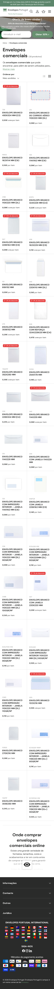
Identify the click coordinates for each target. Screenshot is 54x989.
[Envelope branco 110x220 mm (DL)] (13, 183)
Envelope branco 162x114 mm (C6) (12, 159)
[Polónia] (28, 937)
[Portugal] (34, 937)
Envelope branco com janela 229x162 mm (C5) (39, 504)
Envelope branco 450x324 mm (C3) (12, 114)
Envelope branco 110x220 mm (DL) (12, 201)
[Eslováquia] (17, 930)
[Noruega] (12, 937)
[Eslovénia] (23, 930)
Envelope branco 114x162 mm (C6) (39, 159)
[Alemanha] (12, 927)
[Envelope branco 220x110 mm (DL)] (40, 267)
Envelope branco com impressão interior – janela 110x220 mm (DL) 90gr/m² (12, 555)
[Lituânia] (6, 937)
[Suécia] (26, 940)
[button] (43, 11)
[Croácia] (45, 927)
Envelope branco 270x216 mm (12, 752)
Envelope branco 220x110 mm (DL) (39, 286)
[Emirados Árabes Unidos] (12, 930)
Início (5, 43)
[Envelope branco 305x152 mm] (13, 310)
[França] (6, 933)
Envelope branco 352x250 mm (12, 373)
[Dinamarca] (6, 930)
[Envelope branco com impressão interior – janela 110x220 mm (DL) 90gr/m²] (13, 532)
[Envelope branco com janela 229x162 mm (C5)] (40, 484)
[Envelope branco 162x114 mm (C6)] (13, 140)
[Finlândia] (45, 930)
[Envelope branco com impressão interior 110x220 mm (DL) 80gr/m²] (40, 632)
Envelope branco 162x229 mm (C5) (39, 244)
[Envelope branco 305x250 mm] (13, 784)
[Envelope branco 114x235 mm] (40, 397)
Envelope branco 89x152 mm (12, 286)
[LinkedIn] (30, 951)
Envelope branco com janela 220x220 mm (39, 602)
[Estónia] (39, 930)
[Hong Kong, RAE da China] (17, 933)
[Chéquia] (39, 927)
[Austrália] (17, 927)
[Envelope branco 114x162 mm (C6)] (40, 140)
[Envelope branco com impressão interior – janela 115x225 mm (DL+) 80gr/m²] (40, 733)
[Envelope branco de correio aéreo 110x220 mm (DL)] (40, 95)
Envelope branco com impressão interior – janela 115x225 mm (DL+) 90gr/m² (39, 806)
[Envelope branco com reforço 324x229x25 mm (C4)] (40, 310)
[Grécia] (12, 933)
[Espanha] (28, 930)
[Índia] (28, 933)
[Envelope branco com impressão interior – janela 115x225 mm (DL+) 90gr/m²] (40, 784)
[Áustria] (23, 927)
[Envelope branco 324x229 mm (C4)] (40, 183)
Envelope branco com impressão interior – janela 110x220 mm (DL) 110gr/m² (12, 705)
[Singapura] (45, 937)
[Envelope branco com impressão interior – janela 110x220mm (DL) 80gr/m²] (40, 532)
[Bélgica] (28, 927)
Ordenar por (8, 74)
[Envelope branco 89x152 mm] (13, 267)
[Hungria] (23, 933)
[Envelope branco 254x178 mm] (40, 355)
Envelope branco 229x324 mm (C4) (12, 415)
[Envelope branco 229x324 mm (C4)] (13, 397)
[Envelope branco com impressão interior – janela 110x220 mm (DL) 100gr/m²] (13, 582)
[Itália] (39, 933)
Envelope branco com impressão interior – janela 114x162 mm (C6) (12, 505)
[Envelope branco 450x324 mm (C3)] (13, 95)
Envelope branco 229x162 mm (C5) (12, 243)
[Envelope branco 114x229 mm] (13, 439)
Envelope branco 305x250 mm (12, 802)
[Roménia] (39, 937)
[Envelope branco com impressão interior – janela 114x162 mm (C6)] (13, 484)
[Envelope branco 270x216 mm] (13, 733)
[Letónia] (45, 933)
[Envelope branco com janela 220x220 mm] (40, 582)
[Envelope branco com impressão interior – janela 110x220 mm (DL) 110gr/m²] (13, 683)
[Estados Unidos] (34, 930)
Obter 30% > (42, 34)
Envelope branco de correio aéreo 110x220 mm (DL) (39, 115)
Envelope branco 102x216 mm (39, 702)
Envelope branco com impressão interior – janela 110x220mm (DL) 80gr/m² (39, 555)
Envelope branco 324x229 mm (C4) (39, 201)
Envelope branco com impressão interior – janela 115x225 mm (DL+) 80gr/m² (39, 756)
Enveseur (25, 982)
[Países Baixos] (23, 937)
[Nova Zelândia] (17, 937)
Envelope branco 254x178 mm (39, 373)
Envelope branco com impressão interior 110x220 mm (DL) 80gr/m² (39, 654)
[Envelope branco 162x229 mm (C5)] (40, 225)
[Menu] (50, 11)
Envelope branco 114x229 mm (12, 458)
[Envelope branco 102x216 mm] (40, 683)
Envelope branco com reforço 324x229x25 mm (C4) (40, 330)
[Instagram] (27, 951)
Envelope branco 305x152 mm (12, 328)
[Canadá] (34, 927)
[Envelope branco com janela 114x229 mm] (40, 439)
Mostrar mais (9, 69)
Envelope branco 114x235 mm (39, 416)
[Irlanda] (34, 933)
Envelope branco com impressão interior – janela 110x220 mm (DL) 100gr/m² (12, 605)
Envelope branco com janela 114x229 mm (40, 459)
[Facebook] (23, 951)
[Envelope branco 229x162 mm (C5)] (13, 225)
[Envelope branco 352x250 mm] (13, 355)
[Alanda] (6, 927)
